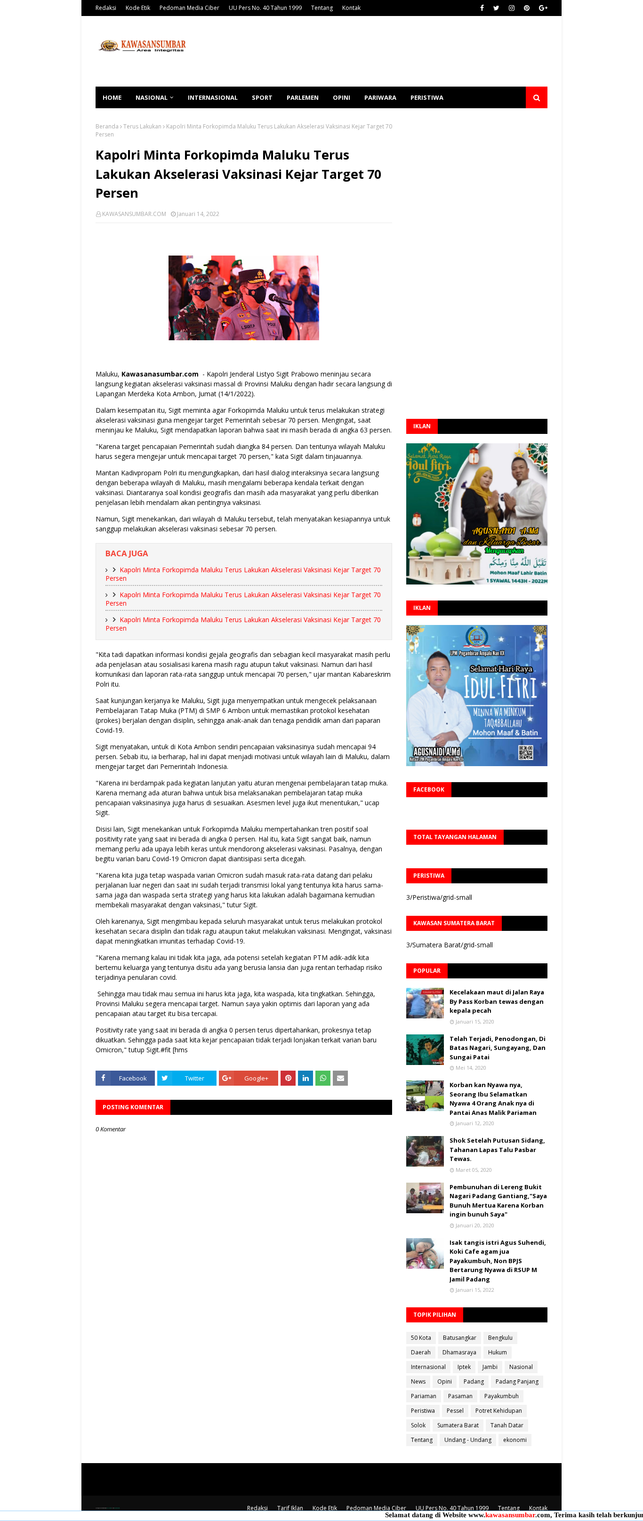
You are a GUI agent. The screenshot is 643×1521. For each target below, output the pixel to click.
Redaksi (106, 8)
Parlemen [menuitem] (303, 97)
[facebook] (482, 8)
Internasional (428, 1367)
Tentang (322, 8)
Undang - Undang (467, 1440)
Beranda (107, 126)
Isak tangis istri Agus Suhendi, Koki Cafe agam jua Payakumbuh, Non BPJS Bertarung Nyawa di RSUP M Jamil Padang (498, 1260)
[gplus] (542, 8)
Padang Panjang (517, 1381)
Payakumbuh (501, 1396)
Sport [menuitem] (262, 97)
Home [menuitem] (112, 97)
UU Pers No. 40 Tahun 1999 (265, 8)
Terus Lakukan (142, 126)
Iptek (464, 1367)
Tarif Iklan (290, 1508)
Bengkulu (500, 1338)
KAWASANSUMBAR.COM (134, 214)
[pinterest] (527, 8)
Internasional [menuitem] (213, 97)
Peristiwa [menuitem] (426, 97)
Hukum (497, 1352)
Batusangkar (459, 1338)
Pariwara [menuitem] (380, 97)
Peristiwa (423, 1411)
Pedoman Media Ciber (189, 8)
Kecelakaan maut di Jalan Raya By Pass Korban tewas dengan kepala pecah (497, 1001)
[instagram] (511, 8)
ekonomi (515, 1440)
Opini (444, 1381)
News (418, 1381)
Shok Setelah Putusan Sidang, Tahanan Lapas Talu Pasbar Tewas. (497, 1149)
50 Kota (421, 1338)
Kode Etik (138, 8)
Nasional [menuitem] (152, 97)
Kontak (351, 8)
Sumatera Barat (458, 1425)
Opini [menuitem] (341, 97)
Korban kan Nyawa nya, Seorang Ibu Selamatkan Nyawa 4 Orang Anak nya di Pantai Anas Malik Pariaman (493, 1099)
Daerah (421, 1352)
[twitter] (496, 8)
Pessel (455, 1411)
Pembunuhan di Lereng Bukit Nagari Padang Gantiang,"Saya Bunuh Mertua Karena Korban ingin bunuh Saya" (498, 1201)
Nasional (521, 1367)
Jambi (490, 1367)
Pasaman (460, 1396)
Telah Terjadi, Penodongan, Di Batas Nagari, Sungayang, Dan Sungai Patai (498, 1047)
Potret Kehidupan (498, 1411)
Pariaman (423, 1396)
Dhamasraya (459, 1352)
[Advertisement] (376, 51)
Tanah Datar (506, 1425)
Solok (418, 1425)
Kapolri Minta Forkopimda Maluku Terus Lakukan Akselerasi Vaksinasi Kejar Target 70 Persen (243, 574)
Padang (474, 1381)
